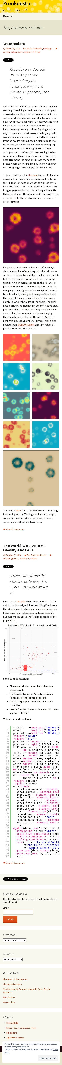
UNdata (33, 558)
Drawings (47, 48)
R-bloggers (11, 1032)
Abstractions (9, 997)
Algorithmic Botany (15, 1037)
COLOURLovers (26, 324)
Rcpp (37, 52)
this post (33, 175)
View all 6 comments (15, 863)
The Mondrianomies (12, 984)
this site (20, 601)
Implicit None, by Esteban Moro (21, 1027)
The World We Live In (36, 555)
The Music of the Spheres (15, 979)
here (18, 510)
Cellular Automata (33, 48)
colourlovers (17, 52)
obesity (23, 558)
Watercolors (14, 44)
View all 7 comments (15, 529)
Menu (6, 16)
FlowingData (12, 1022)
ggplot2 (28, 52)
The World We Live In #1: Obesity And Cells (24, 548)
